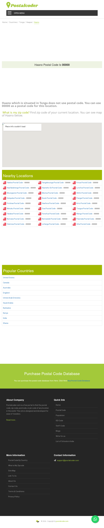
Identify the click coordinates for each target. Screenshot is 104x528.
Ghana (5, 323)
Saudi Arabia (8, 303)
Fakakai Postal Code (14, 214)
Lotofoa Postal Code (84, 188)
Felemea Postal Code (15, 224)
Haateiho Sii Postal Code (51, 188)
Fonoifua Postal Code (50, 214)
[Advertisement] (52, 41)
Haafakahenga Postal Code (17, 188)
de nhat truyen (18, 511)
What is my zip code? (16, 112)
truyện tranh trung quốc (79, 511)
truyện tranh (26, 511)
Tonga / (22, 22)
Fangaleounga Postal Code (52, 183)
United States (8, 278)
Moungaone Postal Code (16, 193)
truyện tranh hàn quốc (66, 511)
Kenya (5, 313)
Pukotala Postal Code (85, 219)
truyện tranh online (54, 511)
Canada (6, 283)
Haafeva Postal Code (50, 203)
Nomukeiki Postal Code (51, 219)
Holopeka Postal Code (15, 198)
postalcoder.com (62, 521)
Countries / (13, 22)
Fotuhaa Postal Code (15, 203)
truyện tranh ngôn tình (43, 511)
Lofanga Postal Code (50, 224)
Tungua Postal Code (84, 209)
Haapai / (29, 22)
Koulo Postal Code (49, 198)
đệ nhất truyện (10, 511)
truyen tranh (33, 511)
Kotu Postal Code (83, 203)
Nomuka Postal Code (15, 219)
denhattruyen (12, 514)
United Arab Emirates (11, 298)
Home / (5, 22)
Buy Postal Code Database (79, 381)
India (5, 318)
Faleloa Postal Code (14, 183)
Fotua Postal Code (83, 183)
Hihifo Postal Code (83, 193)
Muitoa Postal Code (49, 193)
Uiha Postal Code (83, 224)
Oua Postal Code (48, 209)
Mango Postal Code (84, 214)
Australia (6, 288)
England (6, 293)
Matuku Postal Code (14, 209)
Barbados (7, 308)
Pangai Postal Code (84, 198)
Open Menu (19, 13)
